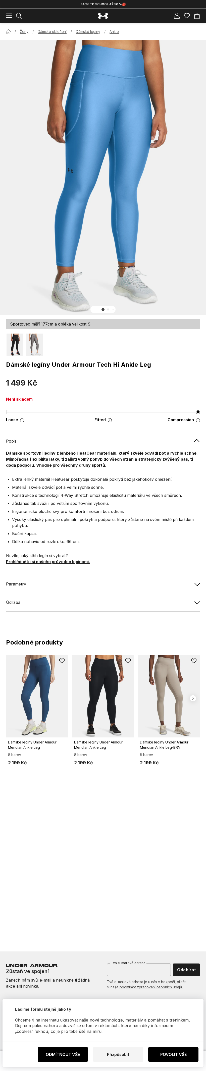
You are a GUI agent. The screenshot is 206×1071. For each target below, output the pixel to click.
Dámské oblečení (52, 31)
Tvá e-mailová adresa (128, 963)
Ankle (114, 31)
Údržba (13, 602)
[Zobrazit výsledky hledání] (19, 16)
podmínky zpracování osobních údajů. (151, 987)
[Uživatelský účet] (177, 16)
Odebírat (186, 969)
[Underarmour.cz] (103, 16)
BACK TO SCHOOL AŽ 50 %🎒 (103, 4)
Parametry (16, 583)
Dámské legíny (88, 31)
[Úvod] (8, 31)
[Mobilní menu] (9, 16)
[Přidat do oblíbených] (62, 661)
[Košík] (197, 16)
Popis (11, 441)
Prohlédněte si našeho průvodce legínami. (48, 561)
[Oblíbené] (187, 16)
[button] (103, 309)
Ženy (24, 31)
